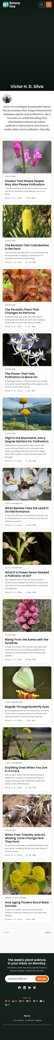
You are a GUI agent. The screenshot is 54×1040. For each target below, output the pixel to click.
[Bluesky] (29, 987)
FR (37, 1001)
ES (30, 1001)
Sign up (27, 1016)
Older (48, 932)
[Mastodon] (34, 987)
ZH (9, 1001)
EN (23, 1001)
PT (9, 1005)
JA (44, 1001)
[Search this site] (41, 4)
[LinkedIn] (24, 987)
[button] (48, 4)
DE (16, 1001)
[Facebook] (19, 987)
